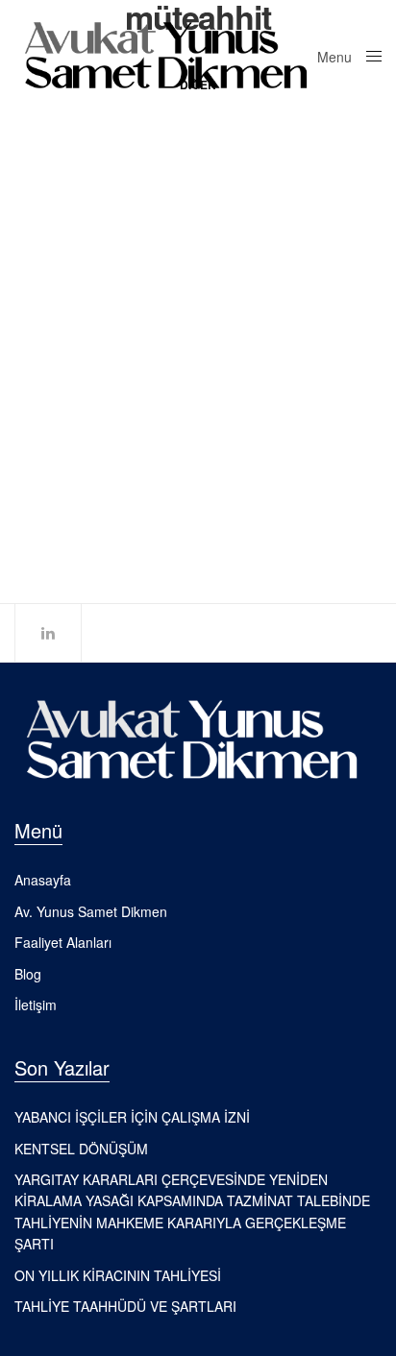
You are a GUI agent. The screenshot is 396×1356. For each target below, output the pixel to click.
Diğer (29, 265)
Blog (27, 973)
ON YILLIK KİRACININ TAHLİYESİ (117, 1275)
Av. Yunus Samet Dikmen (90, 911)
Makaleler (81, 265)
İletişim (35, 1004)
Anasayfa (42, 879)
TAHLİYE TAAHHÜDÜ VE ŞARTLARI (125, 1306)
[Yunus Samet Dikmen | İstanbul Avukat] (165, 55)
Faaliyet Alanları (62, 942)
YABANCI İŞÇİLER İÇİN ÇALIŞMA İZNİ (132, 1116)
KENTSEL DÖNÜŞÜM (98, 295)
